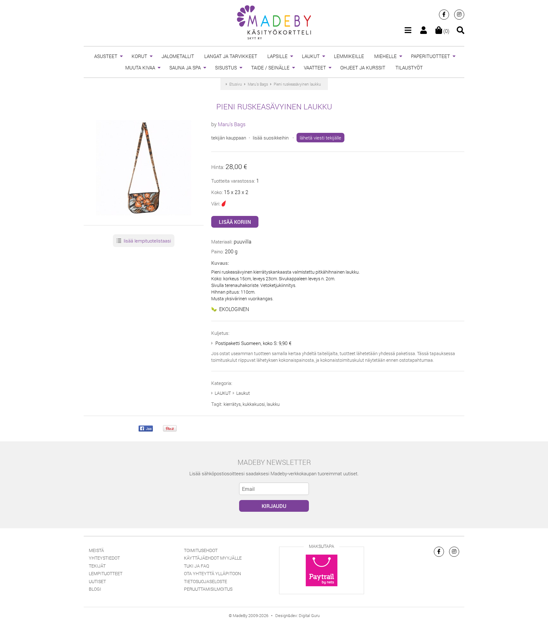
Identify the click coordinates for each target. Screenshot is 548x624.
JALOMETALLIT (177, 56)
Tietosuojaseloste (205, 581)
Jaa (148, 428)
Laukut (243, 393)
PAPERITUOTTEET (430, 56)
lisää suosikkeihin (271, 137)
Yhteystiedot (104, 558)
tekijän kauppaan (228, 137)
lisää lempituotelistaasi (146, 240)
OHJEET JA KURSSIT (362, 67)
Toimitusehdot (201, 550)
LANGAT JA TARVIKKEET (230, 56)
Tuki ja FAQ (196, 566)
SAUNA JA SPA (185, 67)
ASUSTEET (105, 56)
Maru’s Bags (231, 124)
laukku (273, 404)
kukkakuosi (254, 404)
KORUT (139, 56)
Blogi (95, 589)
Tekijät (97, 566)
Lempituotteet (105, 573)
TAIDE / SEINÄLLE (270, 67)
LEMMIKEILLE (349, 56)
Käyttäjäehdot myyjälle (213, 558)
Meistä (96, 550)
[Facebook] (444, 15)
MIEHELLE (385, 56)
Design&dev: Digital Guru (297, 615)
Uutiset (97, 581)
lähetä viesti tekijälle (320, 137)
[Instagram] (459, 15)
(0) (445, 31)
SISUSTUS (226, 67)
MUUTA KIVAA (140, 67)
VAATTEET (315, 67)
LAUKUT (311, 56)
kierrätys (232, 404)
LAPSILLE (277, 56)
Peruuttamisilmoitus (208, 589)
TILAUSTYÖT (409, 67)
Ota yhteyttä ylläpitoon (212, 573)
